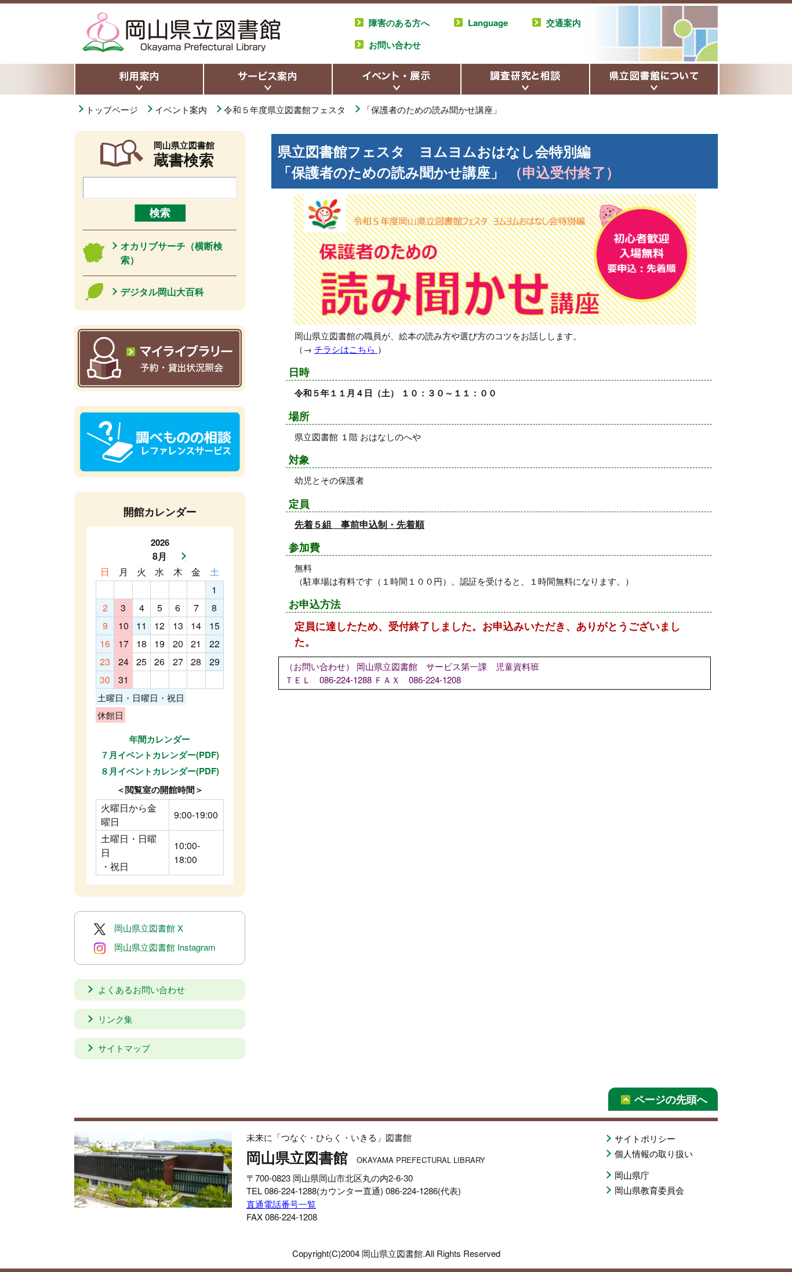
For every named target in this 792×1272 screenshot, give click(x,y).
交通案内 (563, 22)
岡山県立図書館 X (148, 928)
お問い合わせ (395, 44)
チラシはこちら (345, 349)
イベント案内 (182, 109)
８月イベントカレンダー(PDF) (159, 770)
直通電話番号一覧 (281, 1204)
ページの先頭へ (670, 1099)
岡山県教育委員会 (649, 1190)
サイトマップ (124, 1048)
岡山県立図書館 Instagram (165, 947)
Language (488, 22)
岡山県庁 (632, 1175)
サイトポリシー (645, 1138)
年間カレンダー (159, 739)
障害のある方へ (399, 22)
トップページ (113, 109)
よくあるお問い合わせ (141, 989)
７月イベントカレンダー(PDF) (159, 754)
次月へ (180, 556)
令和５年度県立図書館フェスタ (286, 109)
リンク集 (115, 1019)
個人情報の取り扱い (654, 1153)
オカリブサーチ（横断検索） (172, 252)
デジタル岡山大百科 (162, 291)
